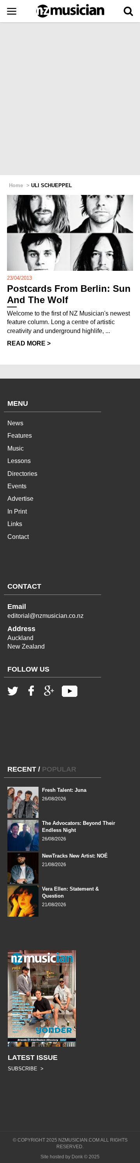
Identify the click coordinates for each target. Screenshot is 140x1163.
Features (19, 435)
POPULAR (59, 769)
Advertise (20, 498)
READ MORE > (29, 343)
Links (14, 524)
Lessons (19, 461)
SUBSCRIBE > (26, 1069)
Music (15, 448)
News (15, 423)
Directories (22, 473)
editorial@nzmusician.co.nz (45, 615)
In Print (17, 511)
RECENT (21, 769)
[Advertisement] (70, 99)
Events (16, 486)
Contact (18, 536)
